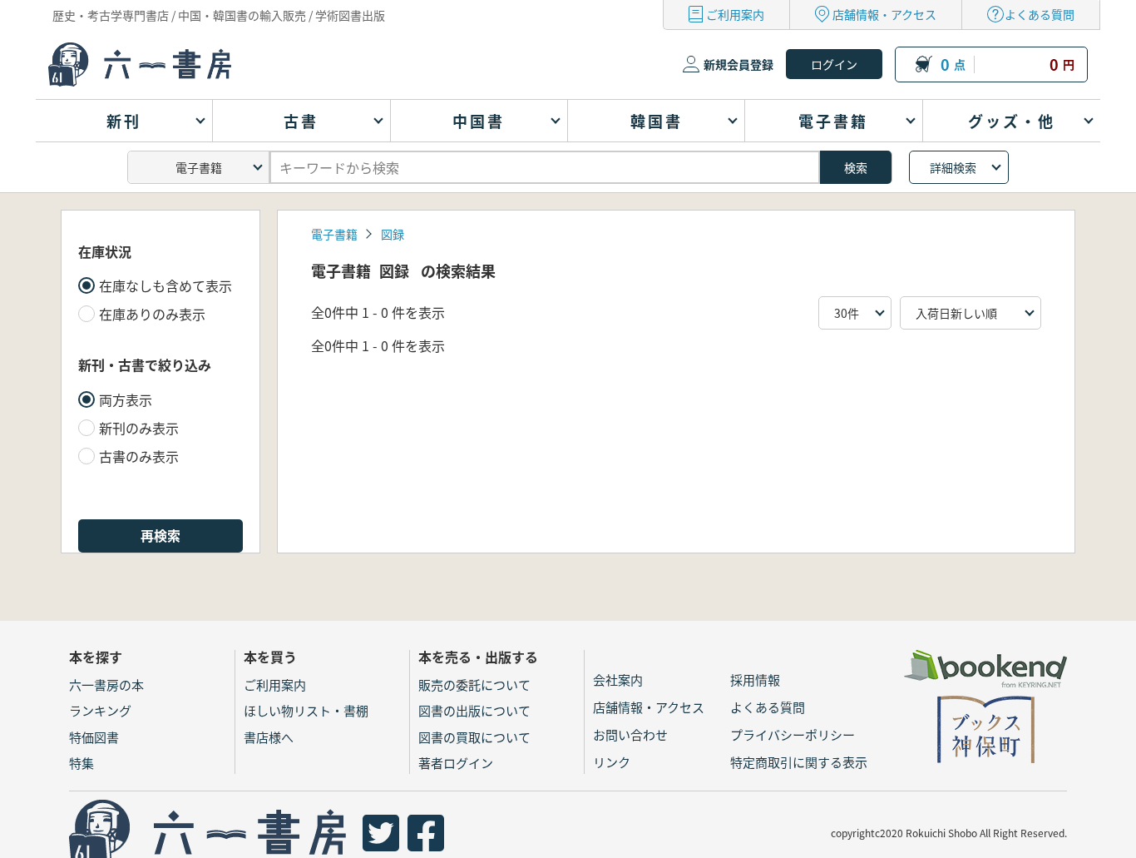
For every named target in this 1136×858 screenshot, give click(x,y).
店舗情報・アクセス (884, 14)
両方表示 (125, 399)
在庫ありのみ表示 (152, 314)
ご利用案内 (735, 14)
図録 (392, 234)
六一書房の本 (106, 684)
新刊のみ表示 (139, 428)
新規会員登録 (738, 64)
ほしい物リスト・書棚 (306, 710)
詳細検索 (953, 167)
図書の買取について (474, 737)
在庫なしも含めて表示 (165, 285)
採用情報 (755, 679)
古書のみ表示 (139, 456)
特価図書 (94, 737)
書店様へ (269, 737)
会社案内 (618, 679)
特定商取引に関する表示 (798, 762)
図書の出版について (474, 710)
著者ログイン (455, 762)
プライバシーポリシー (792, 734)
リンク (611, 762)
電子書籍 (334, 234)
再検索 (160, 535)
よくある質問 (1039, 14)
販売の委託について (474, 684)
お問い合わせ (630, 734)
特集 (81, 762)
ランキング (100, 710)
